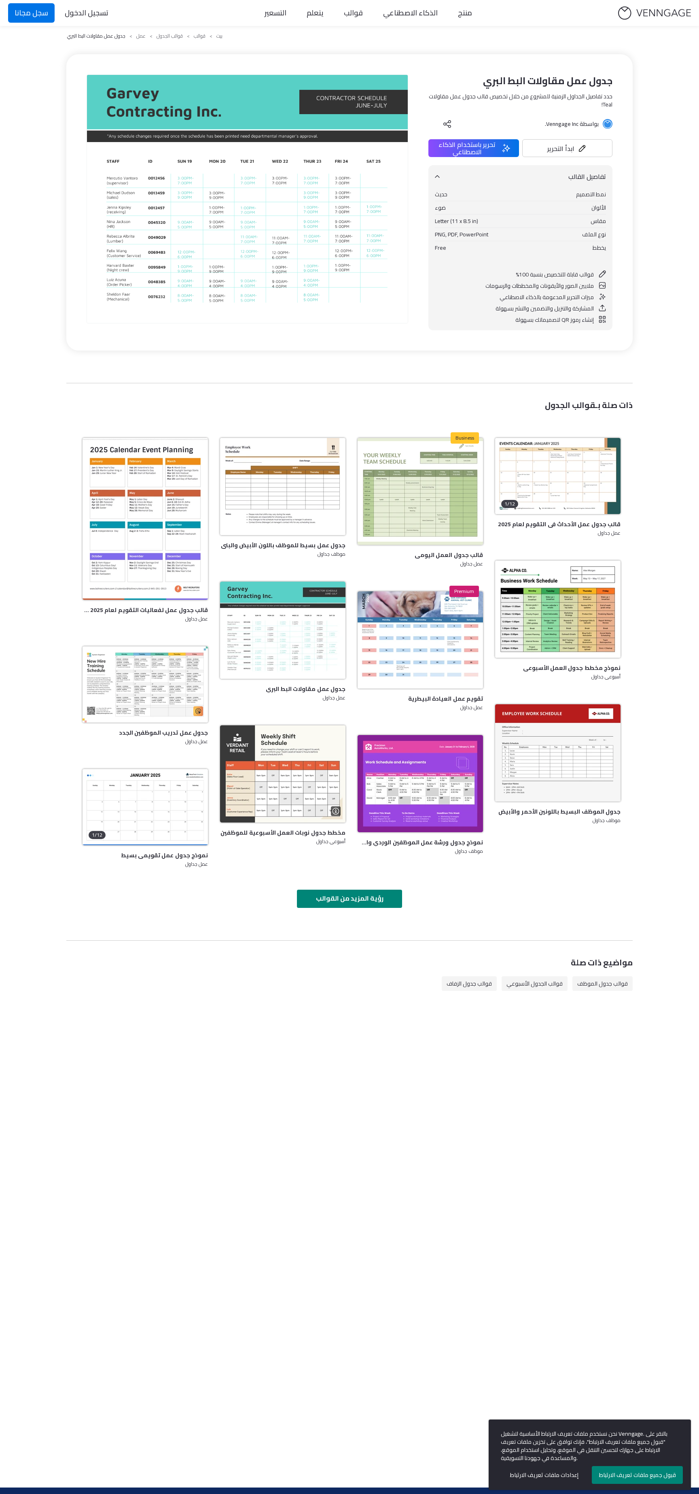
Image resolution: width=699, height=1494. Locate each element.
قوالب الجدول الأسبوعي (534, 983)
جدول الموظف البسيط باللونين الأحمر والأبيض (559, 812)
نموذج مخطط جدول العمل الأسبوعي (572, 668)
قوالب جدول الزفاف (469, 983)
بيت (219, 36)
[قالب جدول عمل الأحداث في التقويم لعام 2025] (558, 476)
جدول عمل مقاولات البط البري (305, 689)
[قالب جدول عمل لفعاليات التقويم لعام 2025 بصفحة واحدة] (145, 519)
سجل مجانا (31, 12)
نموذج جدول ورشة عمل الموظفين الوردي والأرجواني (420, 842)
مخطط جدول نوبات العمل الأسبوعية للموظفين (282, 833)
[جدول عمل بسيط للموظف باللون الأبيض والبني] (282, 486)
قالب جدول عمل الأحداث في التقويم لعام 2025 (559, 524)
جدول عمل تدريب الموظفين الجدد (163, 733)
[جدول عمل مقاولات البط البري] (282, 630)
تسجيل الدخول (86, 12)
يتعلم (315, 12)
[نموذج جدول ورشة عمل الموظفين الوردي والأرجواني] (420, 783)
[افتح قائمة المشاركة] (447, 124)
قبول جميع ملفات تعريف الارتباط (637, 1475)
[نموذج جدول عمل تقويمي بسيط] (145, 807)
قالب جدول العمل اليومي (449, 555)
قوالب (353, 12)
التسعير (275, 12)
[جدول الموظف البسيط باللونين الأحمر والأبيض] (558, 752)
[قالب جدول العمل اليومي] (420, 491)
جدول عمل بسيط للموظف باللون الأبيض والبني (283, 545)
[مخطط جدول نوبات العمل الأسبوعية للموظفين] (282, 773)
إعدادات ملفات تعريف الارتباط (544, 1475)
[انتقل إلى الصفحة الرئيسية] (654, 13)
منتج (465, 12)
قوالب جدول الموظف (602, 983)
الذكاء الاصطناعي (410, 12)
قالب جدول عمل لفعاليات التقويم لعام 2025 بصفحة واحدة (145, 610)
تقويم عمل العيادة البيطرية (445, 699)
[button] (567, 148)
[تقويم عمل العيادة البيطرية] (420, 640)
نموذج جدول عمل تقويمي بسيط (164, 855)
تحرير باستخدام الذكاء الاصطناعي (467, 148)
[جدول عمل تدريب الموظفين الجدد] (145, 684)
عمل (141, 36)
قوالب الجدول (170, 36)
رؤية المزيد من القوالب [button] (349, 898)
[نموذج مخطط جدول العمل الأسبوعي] (558, 609)
